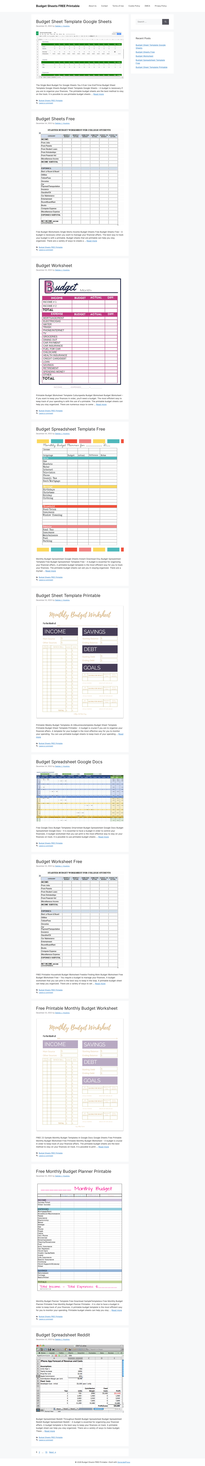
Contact (104, 6)
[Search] (165, 22)
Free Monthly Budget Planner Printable (73, 1171)
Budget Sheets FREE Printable (58, 6)
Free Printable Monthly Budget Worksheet (77, 1008)
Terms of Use (118, 6)
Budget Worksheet (54, 265)
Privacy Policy (161, 6)
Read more (98, 94)
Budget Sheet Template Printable (68, 595)
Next (52, 1452)
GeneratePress (123, 1462)
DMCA (147, 6)
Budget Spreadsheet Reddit (63, 1334)
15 (46, 1452)
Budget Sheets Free (55, 118)
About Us (92, 6)
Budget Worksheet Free (59, 861)
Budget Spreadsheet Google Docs (69, 761)
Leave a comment (46, 103)
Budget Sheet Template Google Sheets (74, 21)
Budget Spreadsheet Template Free (70, 429)
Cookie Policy (134, 6)
